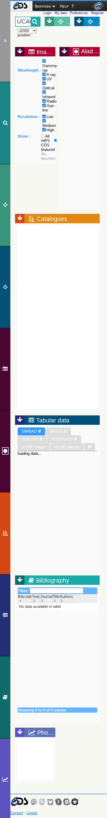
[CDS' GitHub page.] (74, 801)
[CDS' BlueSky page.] (50, 801)
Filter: (24, 591)
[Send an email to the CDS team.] (34, 801)
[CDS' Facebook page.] (58, 801)
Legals (31, 812)
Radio (51, 101)
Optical (48, 88)
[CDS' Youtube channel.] (66, 801)
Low (50, 116)
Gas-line (48, 107)
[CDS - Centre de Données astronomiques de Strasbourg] (19, 802)
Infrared (48, 97)
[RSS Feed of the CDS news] (42, 801)
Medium (49, 125)
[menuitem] (20, 6)
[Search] (5, 123)
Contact (16, 812)
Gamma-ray (50, 67)
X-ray (51, 74)
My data (61, 13)
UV (49, 79)
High (50, 130)
